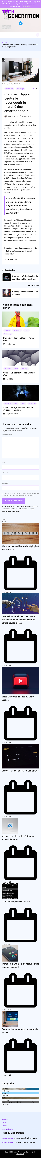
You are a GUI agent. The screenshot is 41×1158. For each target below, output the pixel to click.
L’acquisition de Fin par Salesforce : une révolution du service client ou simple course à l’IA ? (19, 619)
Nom (4, 462)
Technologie (20, 89)
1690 (3, 1095)
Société (26, 330)
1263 (3, 1091)
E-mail (5, 473)
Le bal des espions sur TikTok (16, 901)
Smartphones (9, 89)
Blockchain (5, 1093)
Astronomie (6, 1089)
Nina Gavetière (13, 116)
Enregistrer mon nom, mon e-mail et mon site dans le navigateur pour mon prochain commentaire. (21, 494)
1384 (3, 1100)
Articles (4, 1126)
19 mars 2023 (6, 882)
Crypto (4, 1098)
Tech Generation (7, 1138)
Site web (5, 483)
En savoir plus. (26, 6)
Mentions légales (7, 1129)
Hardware (7, 330)
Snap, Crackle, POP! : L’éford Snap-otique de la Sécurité (18, 408)
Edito (3, 1102)
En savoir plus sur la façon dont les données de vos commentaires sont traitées (20, 508)
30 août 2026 (6, 592)
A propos (5, 1119)
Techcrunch (14, 259)
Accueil (4, 1122)
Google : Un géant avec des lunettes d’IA (19, 374)
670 (3, 1104)
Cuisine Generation (8, 1143)
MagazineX (20, 1154)
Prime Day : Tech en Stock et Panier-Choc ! (19, 339)
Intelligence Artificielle (11, 369)
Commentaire (7, 435)
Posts (7, 1091)
